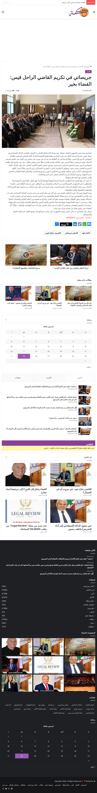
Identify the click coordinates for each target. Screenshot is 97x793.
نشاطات (91, 627)
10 (85, 346)
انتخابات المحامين (77, 705)
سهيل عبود (41, 705)
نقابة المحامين (90, 713)
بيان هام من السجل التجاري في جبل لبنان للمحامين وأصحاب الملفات (79, 304)
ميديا (92, 623)
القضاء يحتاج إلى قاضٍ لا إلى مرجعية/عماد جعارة (69, 2)
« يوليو (89, 367)
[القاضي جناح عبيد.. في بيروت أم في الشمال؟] (48, 293)
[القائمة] (3, 12)
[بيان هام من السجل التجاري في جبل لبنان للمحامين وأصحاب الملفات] (78, 293)
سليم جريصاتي (71, 233)
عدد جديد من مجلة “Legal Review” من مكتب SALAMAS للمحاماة (26, 527)
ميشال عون (27, 709)
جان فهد (85, 233)
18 (73, 351)
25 (73, 356)
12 (61, 346)
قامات (92, 612)
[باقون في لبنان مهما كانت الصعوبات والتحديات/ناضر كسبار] (48, 683)
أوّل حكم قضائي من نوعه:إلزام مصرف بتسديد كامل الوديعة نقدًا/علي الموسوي (50, 407)
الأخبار (81, 66)
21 (36, 351)
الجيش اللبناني (89, 705)
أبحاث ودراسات (88, 586)
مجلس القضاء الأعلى (40, 709)
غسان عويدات (90, 709)
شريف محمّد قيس (52, 233)
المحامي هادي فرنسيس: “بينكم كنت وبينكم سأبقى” (19, 304)
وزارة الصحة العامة (58, 713)
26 (61, 356)
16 (11, 346)
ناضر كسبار (17, 709)
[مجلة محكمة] (78, 12)
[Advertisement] (48, 43)
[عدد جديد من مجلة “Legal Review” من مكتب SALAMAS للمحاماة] (26, 511)
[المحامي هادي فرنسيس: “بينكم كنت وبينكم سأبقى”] (18, 293)
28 (36, 356)
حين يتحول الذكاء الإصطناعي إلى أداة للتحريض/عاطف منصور (73, 527)
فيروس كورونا (78, 709)
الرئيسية (87, 66)
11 (73, 346)
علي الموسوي (18, 705)
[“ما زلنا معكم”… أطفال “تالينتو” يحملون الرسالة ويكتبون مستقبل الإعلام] (80, 683)
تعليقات (17, 378)
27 (48, 356)
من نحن (4, 785)
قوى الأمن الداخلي (65, 709)
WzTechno (89, 781)
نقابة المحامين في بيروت (75, 713)
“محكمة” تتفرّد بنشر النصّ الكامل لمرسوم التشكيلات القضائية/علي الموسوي (51, 386)
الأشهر (79, 378)
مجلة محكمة (53, 709)
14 (36, 346)
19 (61, 351)
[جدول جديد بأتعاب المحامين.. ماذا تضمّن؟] (85, 421)
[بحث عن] (94, 12)
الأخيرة (48, 378)
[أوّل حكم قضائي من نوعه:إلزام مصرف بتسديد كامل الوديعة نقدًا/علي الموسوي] (85, 410)
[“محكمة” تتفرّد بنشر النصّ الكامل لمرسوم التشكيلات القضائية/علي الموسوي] (85, 389)
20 (48, 351)
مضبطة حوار (89, 616)
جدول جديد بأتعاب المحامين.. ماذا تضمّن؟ (63, 418)
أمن (92, 594)
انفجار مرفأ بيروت (63, 705)
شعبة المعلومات (30, 705)
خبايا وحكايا (90, 601)
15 (24, 346)
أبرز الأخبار (90, 590)
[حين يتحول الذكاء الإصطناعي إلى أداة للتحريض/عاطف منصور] (71, 511)
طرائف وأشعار (89, 605)
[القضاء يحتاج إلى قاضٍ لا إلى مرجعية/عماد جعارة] (26, 474)
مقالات (91, 619)
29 (24, 356)
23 (12, 351)
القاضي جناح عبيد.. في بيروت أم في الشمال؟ (49, 304)
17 (85, 351)
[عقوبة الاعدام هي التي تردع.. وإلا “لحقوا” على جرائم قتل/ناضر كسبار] (17, 665)
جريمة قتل (51, 705)
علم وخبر (90, 608)
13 (48, 346)
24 (85, 356)
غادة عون (8, 705)
